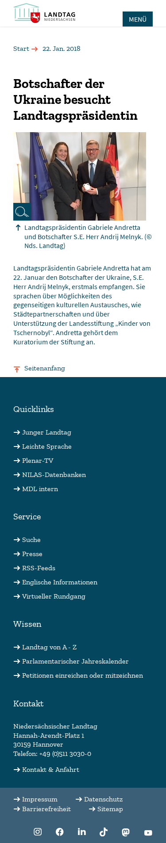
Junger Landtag (46, 432)
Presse (32, 553)
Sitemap (110, 809)
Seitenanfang (44, 368)
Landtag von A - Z (49, 647)
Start (21, 48)
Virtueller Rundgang (53, 596)
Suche (31, 539)
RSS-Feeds (38, 568)
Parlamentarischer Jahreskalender (75, 661)
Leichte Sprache (47, 446)
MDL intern (40, 488)
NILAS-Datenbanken (54, 474)
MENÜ (138, 19)
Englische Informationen (59, 582)
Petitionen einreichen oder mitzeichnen (82, 675)
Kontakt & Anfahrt (50, 769)
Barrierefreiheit (46, 809)
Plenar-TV (37, 460)
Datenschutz (103, 799)
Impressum (40, 799)
